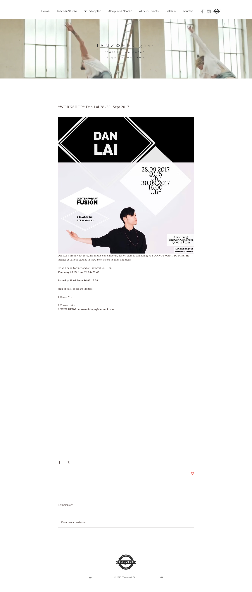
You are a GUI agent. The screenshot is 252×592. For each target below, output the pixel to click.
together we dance (125, 51)
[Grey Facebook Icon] (202, 11)
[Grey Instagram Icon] (208, 11)
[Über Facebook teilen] (59, 462)
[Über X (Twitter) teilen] (68, 462)
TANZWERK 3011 (126, 45)
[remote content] (94, 382)
